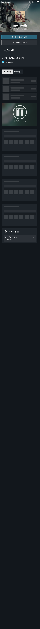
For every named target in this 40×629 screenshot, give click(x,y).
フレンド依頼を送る (20, 37)
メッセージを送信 (20, 43)
